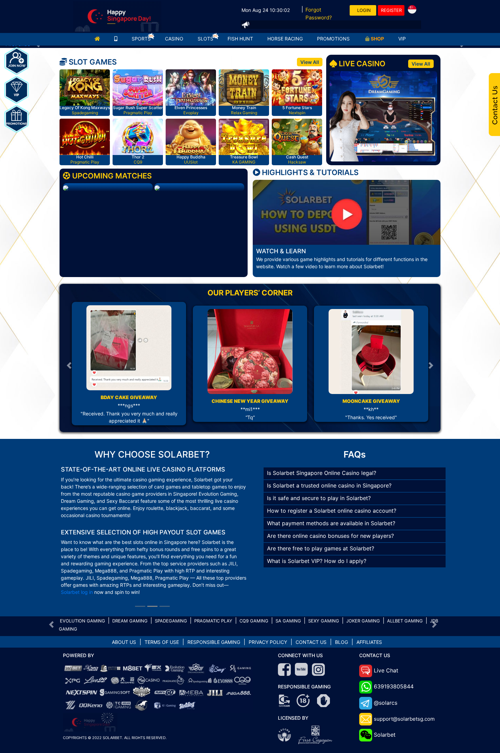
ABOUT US (124, 606)
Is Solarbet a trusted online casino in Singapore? (329, 478)
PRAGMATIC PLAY (213, 585)
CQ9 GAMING (253, 585)
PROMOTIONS (333, 38)
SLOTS (205, 38)
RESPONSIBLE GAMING (213, 606)
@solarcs (385, 667)
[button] (338, 124)
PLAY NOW (85, 88)
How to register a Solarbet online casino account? (331, 503)
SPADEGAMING (171, 585)
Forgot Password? (318, 13)
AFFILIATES (369, 606)
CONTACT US (311, 606)
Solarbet (385, 699)
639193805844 (394, 650)
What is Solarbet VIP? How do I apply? (316, 553)
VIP (402, 38)
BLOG (341, 606)
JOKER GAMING (363, 585)
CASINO (174, 38)
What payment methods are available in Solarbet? (331, 516)
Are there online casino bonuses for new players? (330, 528)
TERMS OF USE (162, 606)
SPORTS (141, 38)
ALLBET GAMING (405, 585)
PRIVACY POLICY (268, 606)
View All (309, 62)
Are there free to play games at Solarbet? (320, 541)
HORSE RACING (285, 38)
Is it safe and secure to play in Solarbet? (319, 490)
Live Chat (386, 634)
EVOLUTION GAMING (82, 585)
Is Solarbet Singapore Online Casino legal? (321, 465)
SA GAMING (288, 585)
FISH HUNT (240, 38)
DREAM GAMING (130, 585)
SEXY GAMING (323, 585)
